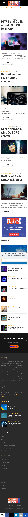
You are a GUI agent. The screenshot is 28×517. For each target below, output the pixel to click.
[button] (14, 253)
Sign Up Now (13, 262)
